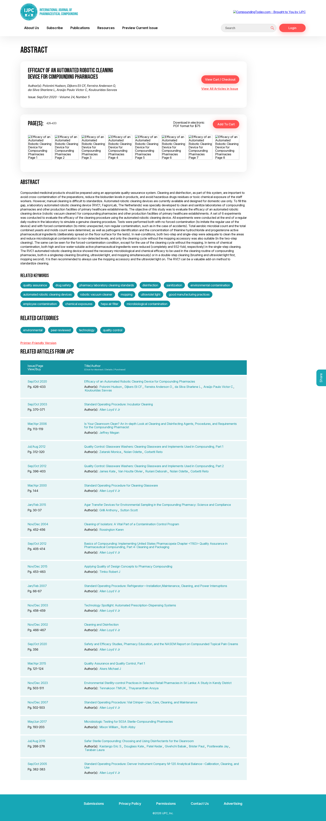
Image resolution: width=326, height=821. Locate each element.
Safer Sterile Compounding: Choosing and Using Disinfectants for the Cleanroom (139, 741)
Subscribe (55, 28)
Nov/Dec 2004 (38, 524)
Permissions (166, 804)
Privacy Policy (130, 804)
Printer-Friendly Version (38, 343)
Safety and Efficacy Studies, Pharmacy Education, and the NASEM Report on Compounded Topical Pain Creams (161, 644)
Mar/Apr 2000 (37, 485)
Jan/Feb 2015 (37, 505)
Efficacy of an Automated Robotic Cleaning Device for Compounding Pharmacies (139, 381)
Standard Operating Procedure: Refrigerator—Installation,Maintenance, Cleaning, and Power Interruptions (155, 586)
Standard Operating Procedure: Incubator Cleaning (118, 404)
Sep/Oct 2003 (37, 404)
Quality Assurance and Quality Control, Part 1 (114, 663)
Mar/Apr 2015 (37, 663)
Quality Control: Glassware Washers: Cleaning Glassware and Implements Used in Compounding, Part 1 (153, 446)
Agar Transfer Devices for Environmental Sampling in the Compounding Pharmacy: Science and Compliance (157, 505)
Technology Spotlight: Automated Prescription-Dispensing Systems (130, 605)
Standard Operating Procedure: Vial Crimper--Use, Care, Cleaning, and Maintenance (140, 702)
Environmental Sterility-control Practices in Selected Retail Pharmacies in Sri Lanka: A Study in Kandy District (157, 683)
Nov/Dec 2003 (38, 605)
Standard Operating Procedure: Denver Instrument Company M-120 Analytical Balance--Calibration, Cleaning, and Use (161, 765)
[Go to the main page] (49, 11)
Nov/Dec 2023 (38, 683)
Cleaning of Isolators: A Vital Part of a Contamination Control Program (131, 524)
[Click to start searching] (272, 28)
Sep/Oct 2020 (37, 381)
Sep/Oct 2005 (37, 764)
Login (292, 28)
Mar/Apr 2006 (37, 424)
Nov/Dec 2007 (38, 702)
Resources (106, 28)
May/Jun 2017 (37, 721)
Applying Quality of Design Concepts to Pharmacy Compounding (128, 566)
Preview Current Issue (140, 28)
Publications (80, 28)
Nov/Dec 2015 (37, 566)
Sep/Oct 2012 (37, 466)
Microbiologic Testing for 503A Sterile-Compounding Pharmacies (128, 721)
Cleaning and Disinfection (101, 624)
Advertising (233, 804)
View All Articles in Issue (219, 89)
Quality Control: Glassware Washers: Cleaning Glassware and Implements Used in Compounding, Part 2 (154, 466)
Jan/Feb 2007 (37, 586)
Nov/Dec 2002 (38, 624)
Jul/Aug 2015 (36, 741)
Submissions (94, 804)
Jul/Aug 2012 (36, 446)
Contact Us (200, 804)
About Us (31, 28)
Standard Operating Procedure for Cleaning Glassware (121, 485)
